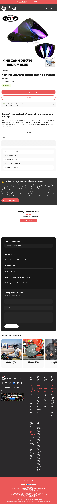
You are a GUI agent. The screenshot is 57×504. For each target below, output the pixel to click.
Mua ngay (28, 97)
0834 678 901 (31, 412)
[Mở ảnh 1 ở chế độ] (52, 16)
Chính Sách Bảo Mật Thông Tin (39, 448)
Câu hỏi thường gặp (16, 245)
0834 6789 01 (7, 387)
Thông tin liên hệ (46, 501)
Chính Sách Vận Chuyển (39, 441)
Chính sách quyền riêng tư (12, 501)
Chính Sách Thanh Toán (38, 435)
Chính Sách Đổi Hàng (38, 462)
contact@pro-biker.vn (9, 385)
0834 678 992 (38, 412)
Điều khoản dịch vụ (29, 501)
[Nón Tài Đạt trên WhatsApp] (12, 390)
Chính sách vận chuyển (38, 501)
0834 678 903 (52, 414)
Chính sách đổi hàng (21, 501)
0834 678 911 (31, 456)
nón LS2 (33, 1)
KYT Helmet (4, 70)
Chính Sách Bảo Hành (38, 456)
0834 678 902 (45, 405)
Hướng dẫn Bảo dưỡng (12, 167)
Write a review (28, 220)
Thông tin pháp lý (39, 468)
